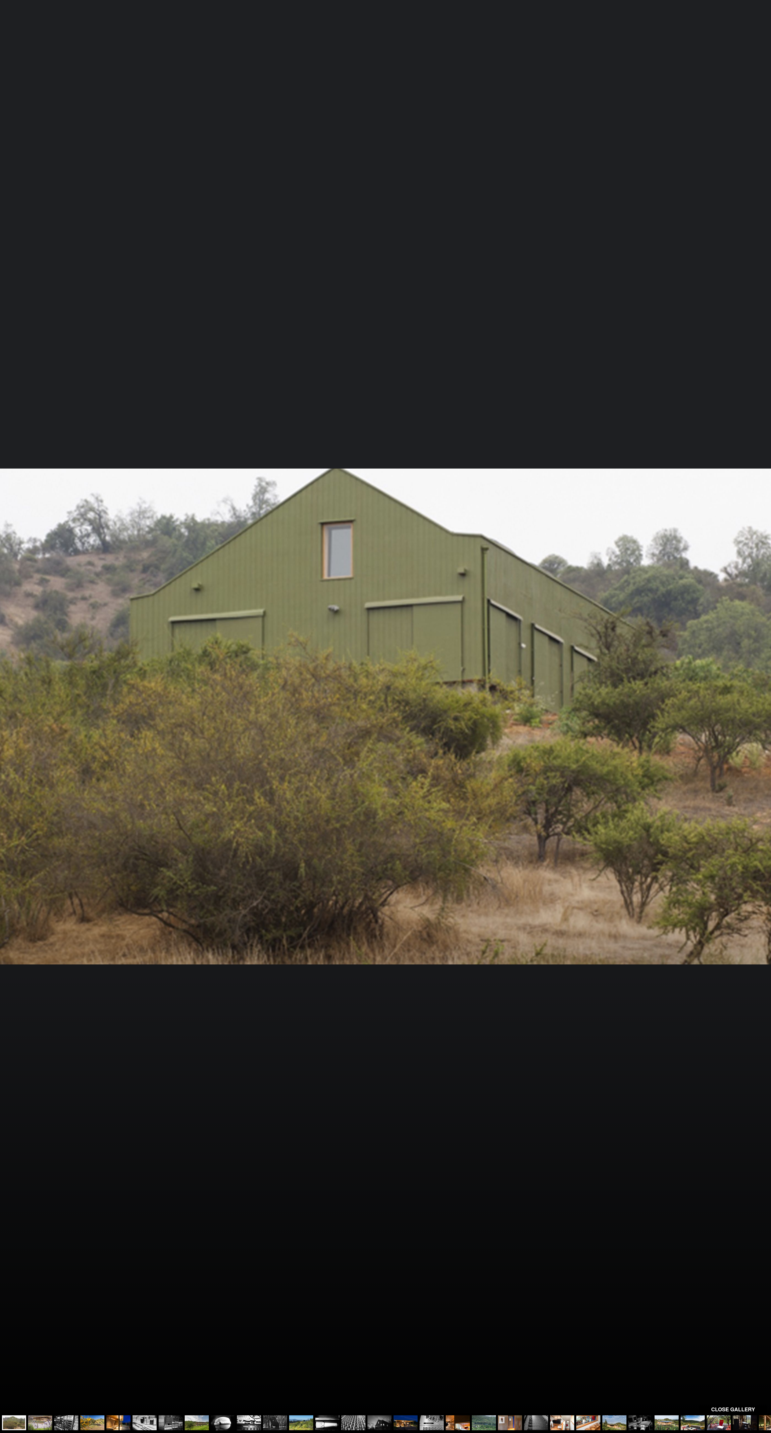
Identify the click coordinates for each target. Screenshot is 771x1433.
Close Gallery (733, 1409)
